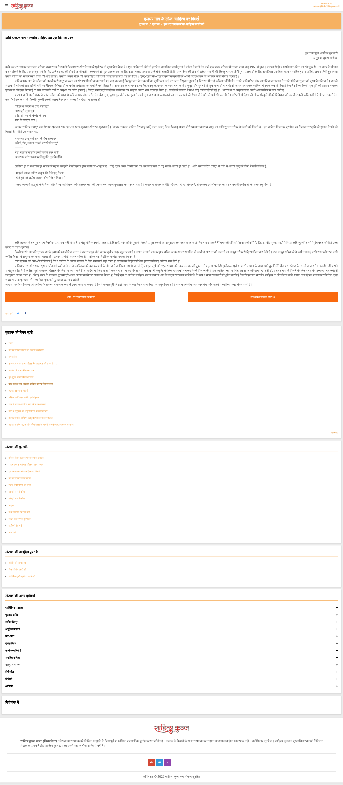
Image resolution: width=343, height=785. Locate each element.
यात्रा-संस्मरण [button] (12, 664)
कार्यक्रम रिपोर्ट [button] (13, 650)
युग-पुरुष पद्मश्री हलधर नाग (21, 377)
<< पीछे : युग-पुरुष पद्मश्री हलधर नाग (80, 297)
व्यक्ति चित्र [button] (11, 622)
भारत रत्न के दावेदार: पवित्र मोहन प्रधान (26, 464)
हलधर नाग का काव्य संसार (20, 478)
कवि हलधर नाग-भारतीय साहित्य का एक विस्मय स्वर (31, 384)
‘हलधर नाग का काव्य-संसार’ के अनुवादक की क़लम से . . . (33, 363)
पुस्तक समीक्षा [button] (12, 615)
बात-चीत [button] (9, 636)
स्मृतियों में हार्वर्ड (15, 525)
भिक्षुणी (11, 505)
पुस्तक (156, 24)
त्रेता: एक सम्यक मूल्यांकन (20, 518)
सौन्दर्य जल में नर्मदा (17, 491)
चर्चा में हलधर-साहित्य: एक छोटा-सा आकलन (27, 404)
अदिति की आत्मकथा (17, 562)
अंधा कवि (12, 532)
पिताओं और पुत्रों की (17, 569)
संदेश (11, 343)
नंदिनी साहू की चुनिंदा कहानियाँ (21, 576)
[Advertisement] (171, 214)
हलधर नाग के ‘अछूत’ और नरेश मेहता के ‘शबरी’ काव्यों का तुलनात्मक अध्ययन (41, 424)
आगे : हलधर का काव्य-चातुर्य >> (262, 297)
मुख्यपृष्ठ (143, 24)
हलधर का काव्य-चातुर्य (18, 390)
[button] (18, 313)
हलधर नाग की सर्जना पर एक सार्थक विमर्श (26, 350)
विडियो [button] (8, 679)
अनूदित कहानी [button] (12, 629)
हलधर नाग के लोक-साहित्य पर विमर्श (24, 471)
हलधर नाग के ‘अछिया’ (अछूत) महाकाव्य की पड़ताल (31, 417)
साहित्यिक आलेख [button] (14, 607)
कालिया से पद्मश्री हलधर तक (22, 370)
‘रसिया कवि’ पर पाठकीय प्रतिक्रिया (24, 397)
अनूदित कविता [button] (12, 657)
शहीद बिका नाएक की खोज (20, 485)
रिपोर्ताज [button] (9, 672)
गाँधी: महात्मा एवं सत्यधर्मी (19, 512)
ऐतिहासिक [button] (10, 643)
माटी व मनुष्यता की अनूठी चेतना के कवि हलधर (28, 411)
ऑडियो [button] (9, 686)
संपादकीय (13, 356)
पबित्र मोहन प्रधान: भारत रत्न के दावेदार (26, 457)
